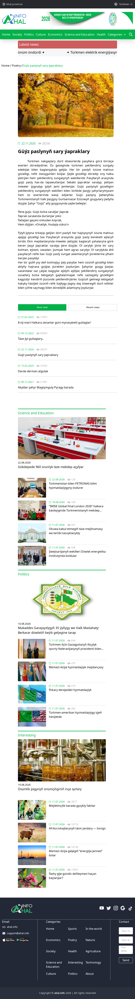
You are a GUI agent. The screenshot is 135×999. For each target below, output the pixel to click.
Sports (72, 929)
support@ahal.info (18, 933)
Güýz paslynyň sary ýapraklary (38, 355)
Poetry (16, 65)
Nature (90, 940)
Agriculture (93, 951)
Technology (93, 962)
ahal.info (12, 927)
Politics (29, 34)
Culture (41, 34)
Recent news (92, 307)
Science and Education (80, 34)
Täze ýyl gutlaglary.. (31, 339)
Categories (116, 36)
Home (6, 34)
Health (101, 34)
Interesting (75, 962)
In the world (94, 929)
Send (126, 960)
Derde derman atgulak (33, 371)
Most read (42, 307)
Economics (55, 34)
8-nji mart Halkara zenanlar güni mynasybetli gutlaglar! (54, 322)
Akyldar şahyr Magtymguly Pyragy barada (45, 387)
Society (17, 34)
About (90, 974)
